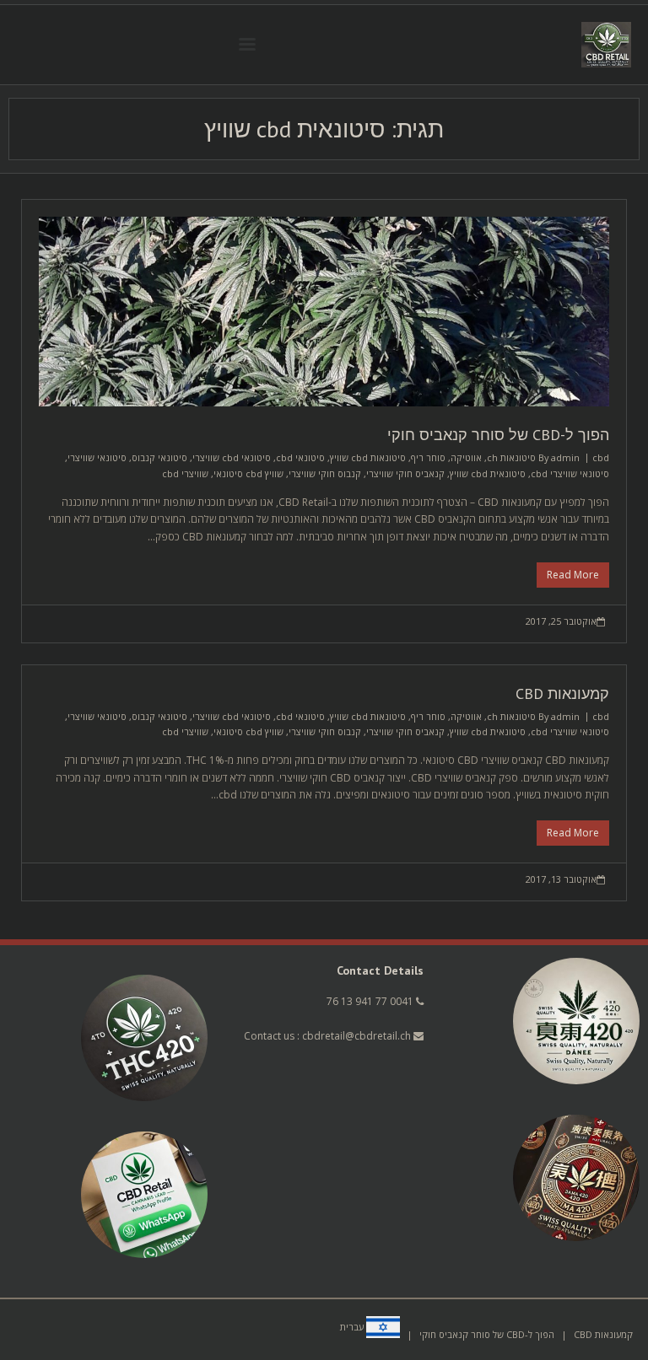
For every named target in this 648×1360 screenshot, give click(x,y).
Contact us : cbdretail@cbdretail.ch (328, 1036)
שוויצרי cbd (185, 473)
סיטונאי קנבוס (159, 457)
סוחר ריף (428, 457)
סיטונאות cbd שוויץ (368, 457)
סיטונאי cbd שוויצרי (231, 457)
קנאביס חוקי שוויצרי (405, 473)
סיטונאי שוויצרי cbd (570, 473)
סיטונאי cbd (300, 457)
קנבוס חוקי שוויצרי (325, 473)
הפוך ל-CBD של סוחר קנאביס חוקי (498, 434)
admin (565, 457)
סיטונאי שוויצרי (97, 457)
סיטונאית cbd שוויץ (488, 473)
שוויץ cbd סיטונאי (248, 473)
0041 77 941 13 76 (370, 1001)
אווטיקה (466, 457)
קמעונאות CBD (562, 693)
